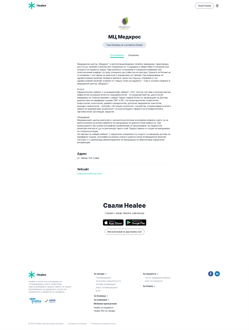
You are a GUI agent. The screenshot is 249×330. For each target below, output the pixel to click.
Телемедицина (103, 277)
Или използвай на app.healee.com (124, 231)
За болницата (117, 55)
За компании (100, 299)
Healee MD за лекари (104, 310)
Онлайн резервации (106, 284)
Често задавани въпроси (157, 277)
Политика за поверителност (103, 323)
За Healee (148, 286)
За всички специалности (108, 281)
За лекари (99, 273)
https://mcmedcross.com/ (89, 173)
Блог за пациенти (154, 281)
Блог (98, 290)
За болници (100, 296)
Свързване (133, 55)
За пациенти (149, 273)
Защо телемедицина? (107, 287)
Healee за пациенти (103, 307)
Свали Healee (204, 6)
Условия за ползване (78, 323)
